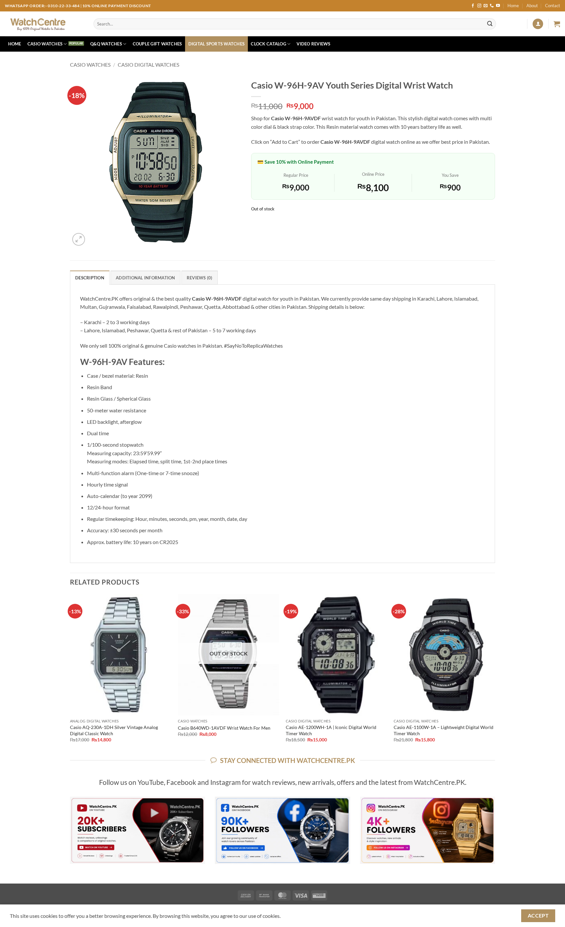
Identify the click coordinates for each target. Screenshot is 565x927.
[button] (538, 24)
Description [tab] (89, 277)
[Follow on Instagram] (479, 6)
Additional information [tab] (145, 277)
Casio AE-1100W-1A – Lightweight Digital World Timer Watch (443, 730)
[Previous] (70, 673)
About (532, 5)
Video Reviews (313, 43)
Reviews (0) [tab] (200, 277)
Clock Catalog (268, 43)
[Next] (495, 673)
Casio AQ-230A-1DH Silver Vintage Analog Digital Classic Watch (114, 730)
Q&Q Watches (106, 43)
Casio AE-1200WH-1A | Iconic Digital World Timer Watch (331, 730)
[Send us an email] (486, 6)
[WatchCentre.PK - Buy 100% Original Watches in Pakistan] (44, 24)
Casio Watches (44, 43)
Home (513, 5)
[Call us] (492, 6)
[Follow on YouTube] (498, 6)
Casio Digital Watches (148, 64)
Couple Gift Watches (157, 43)
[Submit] (489, 23)
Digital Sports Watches (216, 43)
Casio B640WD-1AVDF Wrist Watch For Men (224, 728)
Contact (552, 5)
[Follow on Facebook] (473, 6)
